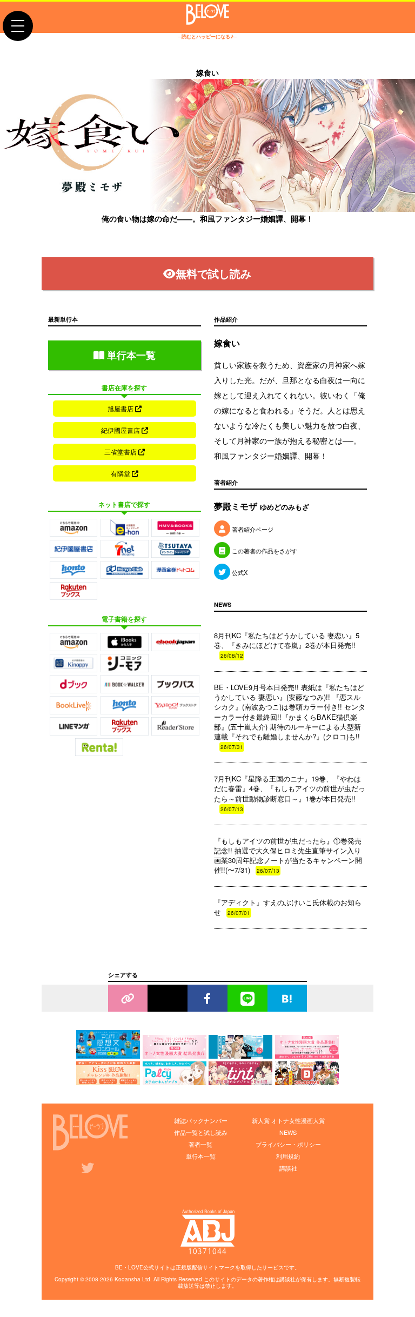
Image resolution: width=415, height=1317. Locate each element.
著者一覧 (200, 1144)
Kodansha (127, 1279)
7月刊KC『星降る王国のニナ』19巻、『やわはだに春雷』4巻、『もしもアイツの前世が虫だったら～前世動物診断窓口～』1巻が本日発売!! (289, 793)
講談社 (288, 1168)
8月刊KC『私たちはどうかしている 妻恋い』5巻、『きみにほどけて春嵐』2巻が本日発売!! (286, 644)
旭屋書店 (121, 408)
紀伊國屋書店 (121, 429)
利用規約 (288, 1156)
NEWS (288, 1132)
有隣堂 (121, 473)
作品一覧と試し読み (200, 1132)
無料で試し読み (213, 273)
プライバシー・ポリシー (288, 1144)
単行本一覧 (130, 355)
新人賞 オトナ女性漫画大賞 (288, 1120)
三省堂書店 (121, 451)
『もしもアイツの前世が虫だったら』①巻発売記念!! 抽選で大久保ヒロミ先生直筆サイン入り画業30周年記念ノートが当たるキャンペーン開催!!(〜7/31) (288, 855)
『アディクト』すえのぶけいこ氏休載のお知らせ (288, 907)
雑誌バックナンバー (200, 1120)
